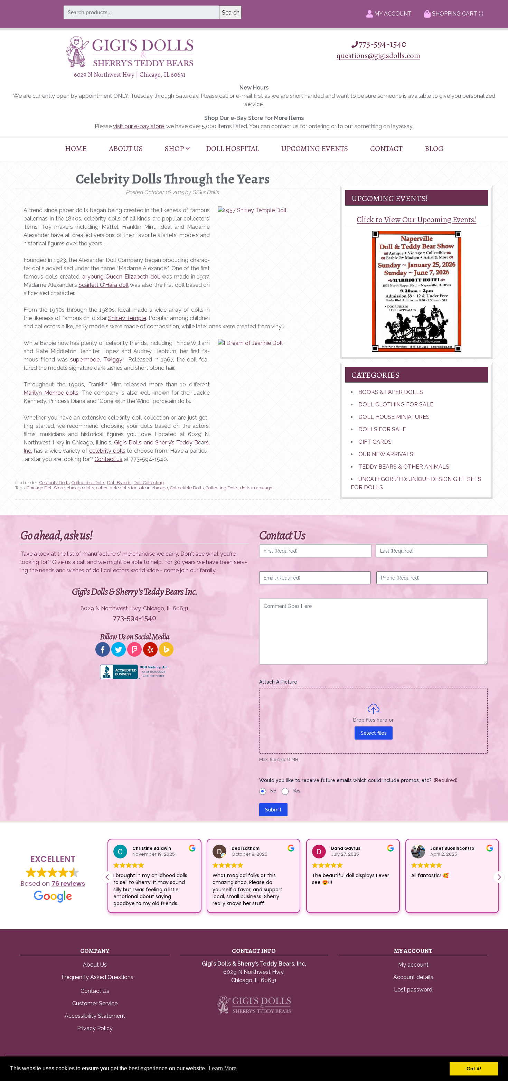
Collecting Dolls (222, 487)
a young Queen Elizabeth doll (121, 276)
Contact (386, 148)
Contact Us (95, 991)
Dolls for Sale (382, 429)
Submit (273, 809)
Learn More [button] (223, 1068)
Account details (413, 977)
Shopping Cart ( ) (457, 13)
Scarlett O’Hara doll (103, 285)
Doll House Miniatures (394, 417)
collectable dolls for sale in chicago (132, 487)
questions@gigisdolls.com (378, 55)
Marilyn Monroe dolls (50, 392)
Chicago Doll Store (46, 487)
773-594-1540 (382, 44)
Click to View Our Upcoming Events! (416, 219)
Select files (373, 733)
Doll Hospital (232, 148)
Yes (296, 790)
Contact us (108, 459)
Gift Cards (375, 442)
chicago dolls (80, 487)
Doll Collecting (148, 482)
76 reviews (68, 883)
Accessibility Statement (95, 1016)
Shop (174, 148)
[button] (499, 877)
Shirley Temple (127, 318)
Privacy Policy (95, 1028)
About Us (126, 148)
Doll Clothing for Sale (395, 404)
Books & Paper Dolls (390, 392)
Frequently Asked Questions (97, 977)
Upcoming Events (314, 148)
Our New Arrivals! (386, 454)
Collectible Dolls (88, 482)
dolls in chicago (256, 487)
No (273, 790)
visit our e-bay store (138, 126)
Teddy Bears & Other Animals (403, 466)
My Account (392, 13)
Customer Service (94, 1003)
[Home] (129, 65)
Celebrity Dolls (54, 482)
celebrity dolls (107, 451)
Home (76, 148)
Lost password (413, 989)
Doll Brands (119, 482)
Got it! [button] (474, 1068)
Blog (434, 148)
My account (413, 964)
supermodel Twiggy (96, 359)
